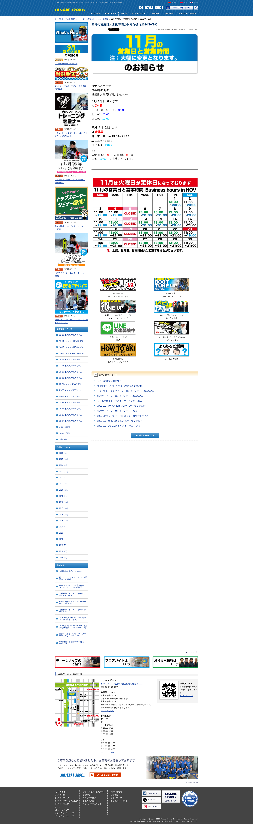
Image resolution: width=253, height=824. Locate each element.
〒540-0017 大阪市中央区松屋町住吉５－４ (121, 684)
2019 (63, 496)
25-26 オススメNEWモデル (70, 415)
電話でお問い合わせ (150, 7)
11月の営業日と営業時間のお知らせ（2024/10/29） (125, 24)
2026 (63, 453)
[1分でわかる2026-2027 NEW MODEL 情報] (118, 285)
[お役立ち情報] (171, 307)
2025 (63, 459)
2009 (63, 557)
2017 (63, 508)
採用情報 (155, 14)
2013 (63, 533)
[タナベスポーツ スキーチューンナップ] (118, 307)
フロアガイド (110, 14)
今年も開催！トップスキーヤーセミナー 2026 (119, 401)
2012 (63, 539)
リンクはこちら (186, 696)
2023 (63, 471)
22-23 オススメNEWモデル (70, 396)
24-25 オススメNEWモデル (70, 409)
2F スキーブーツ (62, 798)
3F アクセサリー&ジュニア (66, 801)
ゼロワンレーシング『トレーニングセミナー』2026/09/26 (125, 391)
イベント (123, 14)
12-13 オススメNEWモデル (70, 335)
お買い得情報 (65, 427)
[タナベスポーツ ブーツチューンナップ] (171, 285)
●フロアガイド (61, 792)
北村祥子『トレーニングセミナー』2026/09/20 (120, 396)
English (174, 2)
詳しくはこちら (107, 711)
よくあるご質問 (89, 801)
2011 (62, 545)
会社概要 (114, 795)
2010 (63, 551)
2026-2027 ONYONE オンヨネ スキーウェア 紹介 (121, 406)
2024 (63, 465)
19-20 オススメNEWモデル (70, 378)
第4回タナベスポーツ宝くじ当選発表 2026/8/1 (119, 386)
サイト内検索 (196, 8)
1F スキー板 (60, 795)
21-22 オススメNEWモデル (70, 390)
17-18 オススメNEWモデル (70, 366)
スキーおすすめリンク (92, 804)
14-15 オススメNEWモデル (71, 347)
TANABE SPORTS (70, 9)
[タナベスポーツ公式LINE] (118, 328)
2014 (63, 527)
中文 (185, 2)
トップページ (95, 14)
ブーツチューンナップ (64, 816)
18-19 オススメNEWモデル (70, 372)
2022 (63, 478)
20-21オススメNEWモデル (70, 384)
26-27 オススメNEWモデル (70, 421)
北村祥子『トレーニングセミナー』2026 (117, 411)
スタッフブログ (89, 798)
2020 (63, 490)
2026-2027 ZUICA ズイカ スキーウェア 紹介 (118, 426)
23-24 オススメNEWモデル (70, 402)
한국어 (196, 2)
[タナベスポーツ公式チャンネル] (171, 328)
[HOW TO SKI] (118, 350)
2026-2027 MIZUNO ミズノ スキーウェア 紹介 (120, 421)
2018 (63, 502)
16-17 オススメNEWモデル (70, 359)
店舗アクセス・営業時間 (187, 14)
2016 (63, 514)
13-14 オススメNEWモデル (71, 341)
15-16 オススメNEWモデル (71, 353)
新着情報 (86, 795)
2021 (63, 484)
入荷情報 (63, 439)
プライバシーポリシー (120, 801)
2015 (63, 521)
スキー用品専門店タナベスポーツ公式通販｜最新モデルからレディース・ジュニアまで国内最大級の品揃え (170, 14)
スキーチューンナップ (64, 813)
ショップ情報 (65, 433)
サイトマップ (116, 798)
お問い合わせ (179, 8)
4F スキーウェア (62, 804)
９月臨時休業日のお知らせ (110, 381)
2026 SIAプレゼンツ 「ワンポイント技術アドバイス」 (124, 416)
